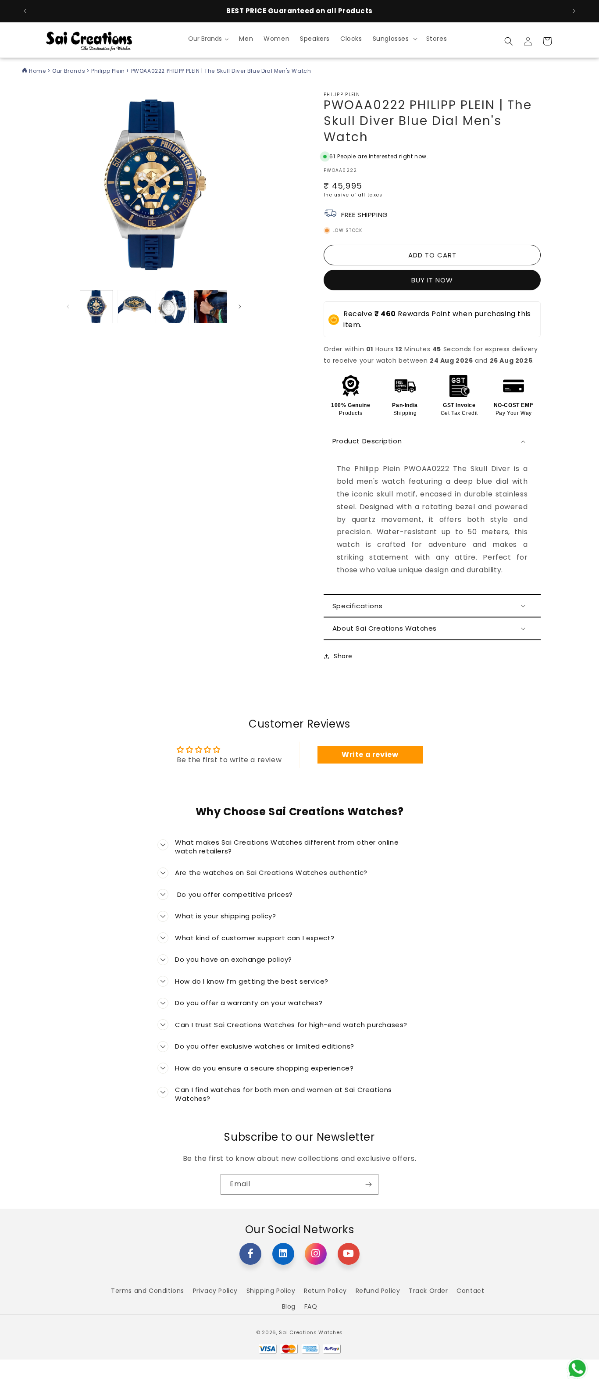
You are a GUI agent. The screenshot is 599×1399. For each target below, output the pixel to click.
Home (37, 71)
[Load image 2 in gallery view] (134, 306)
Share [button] (343, 656)
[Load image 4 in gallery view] (210, 306)
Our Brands (69, 71)
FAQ (310, 1306)
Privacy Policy (215, 1290)
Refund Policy (378, 1290)
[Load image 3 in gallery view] (172, 306)
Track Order (428, 1290)
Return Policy (325, 1290)
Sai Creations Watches (311, 1332)
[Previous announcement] (25, 11)
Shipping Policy (271, 1290)
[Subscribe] (368, 1184)
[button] (394, 38)
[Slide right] (240, 306)
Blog (289, 1306)
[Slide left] (68, 306)
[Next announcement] (574, 11)
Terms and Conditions (147, 1290)
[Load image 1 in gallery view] (96, 306)
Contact (470, 1290)
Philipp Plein (108, 71)
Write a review (370, 754)
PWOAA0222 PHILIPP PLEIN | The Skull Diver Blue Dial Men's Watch (221, 71)
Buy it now (432, 280)
